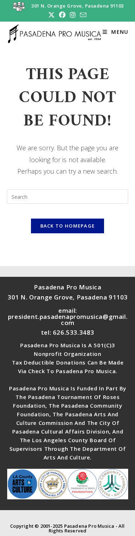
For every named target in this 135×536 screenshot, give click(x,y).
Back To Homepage (67, 226)
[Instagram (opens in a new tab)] (73, 15)
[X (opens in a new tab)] (51, 15)
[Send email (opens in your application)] (82, 15)
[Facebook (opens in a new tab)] (62, 15)
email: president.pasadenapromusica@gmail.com (67, 316)
